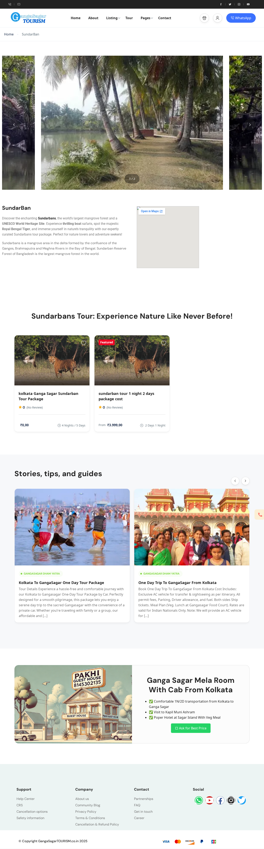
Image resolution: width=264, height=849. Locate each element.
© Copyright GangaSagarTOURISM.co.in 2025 (53, 841)
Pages (145, 18)
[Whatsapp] (199, 800)
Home (75, 18)
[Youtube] (209, 800)
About (93, 18)
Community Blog (87, 805)
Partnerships (143, 799)
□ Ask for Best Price (190, 728)
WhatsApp (243, 18)
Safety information (30, 818)
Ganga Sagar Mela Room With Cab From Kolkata (191, 685)
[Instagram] (231, 800)
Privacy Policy (85, 811)
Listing (112, 18)
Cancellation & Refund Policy (97, 824)
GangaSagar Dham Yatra (42, 573)
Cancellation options (32, 811)
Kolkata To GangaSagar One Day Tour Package (61, 582)
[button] (204, 17)
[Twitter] (242, 800)
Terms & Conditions (90, 818)
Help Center (25, 799)
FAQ (137, 805)
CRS (19, 805)
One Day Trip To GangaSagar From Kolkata (177, 582)
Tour (129, 18)
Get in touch (143, 811)
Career (139, 818)
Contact (164, 18)
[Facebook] (220, 800)
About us (82, 799)
